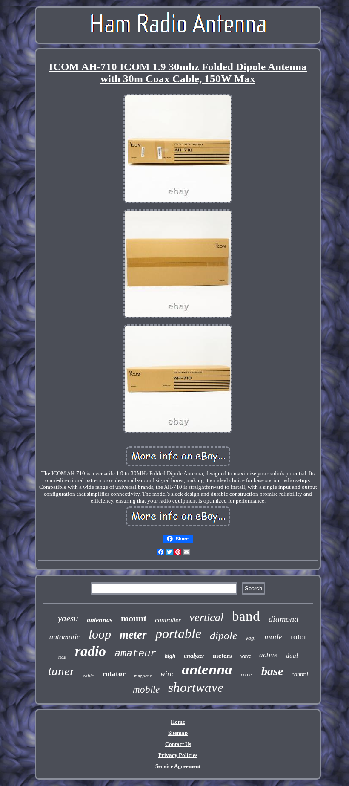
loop (100, 634)
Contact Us (178, 744)
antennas (99, 620)
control (300, 674)
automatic (64, 637)
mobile (146, 689)
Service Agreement (177, 766)
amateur (135, 653)
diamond (283, 619)
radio (90, 651)
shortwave (195, 687)
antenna (207, 669)
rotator (114, 673)
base (272, 671)
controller (168, 620)
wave (245, 656)
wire (166, 674)
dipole (223, 635)
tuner (61, 671)
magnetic (143, 675)
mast (62, 657)
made (273, 636)
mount (133, 618)
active (268, 655)
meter (133, 634)
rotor (298, 636)
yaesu (68, 618)
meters (222, 655)
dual (292, 655)
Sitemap (178, 733)
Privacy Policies (177, 755)
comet (247, 675)
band (246, 616)
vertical (206, 617)
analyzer (194, 656)
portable (178, 633)
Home (178, 722)
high (170, 656)
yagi (251, 638)
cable (88, 675)
